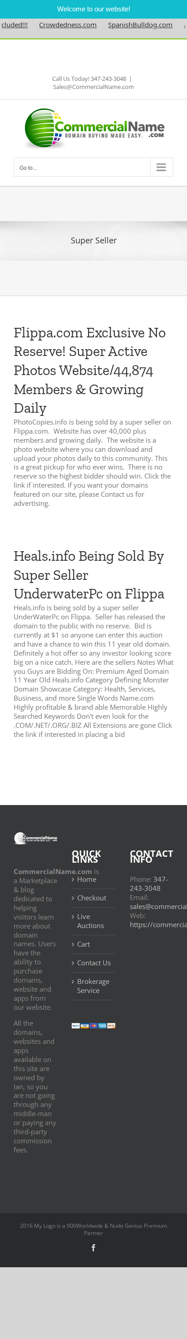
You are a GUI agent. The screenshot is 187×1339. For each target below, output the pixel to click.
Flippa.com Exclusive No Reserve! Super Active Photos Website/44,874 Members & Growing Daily (90, 370)
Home (86, 879)
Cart (83, 944)
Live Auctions (90, 921)
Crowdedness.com (59, 24)
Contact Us (94, 963)
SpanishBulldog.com (131, 24)
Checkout (91, 898)
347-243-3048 (149, 884)
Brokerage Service (93, 986)
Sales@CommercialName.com (93, 87)
